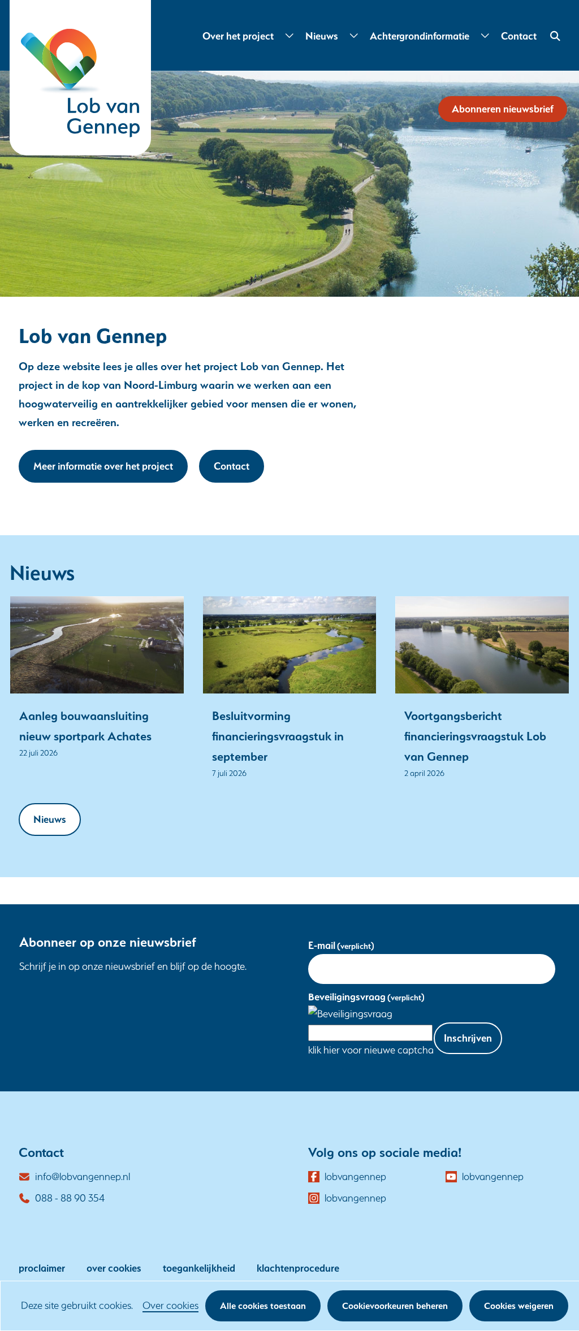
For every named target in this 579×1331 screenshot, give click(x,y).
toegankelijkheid (199, 1268)
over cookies (114, 1268)
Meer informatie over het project (103, 466)
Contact (519, 36)
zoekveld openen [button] (553, 36)
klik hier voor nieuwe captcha (371, 1050)
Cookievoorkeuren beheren (395, 1305)
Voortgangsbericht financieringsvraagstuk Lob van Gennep (475, 736)
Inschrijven (468, 1038)
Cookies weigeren (519, 1305)
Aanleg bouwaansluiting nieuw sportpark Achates (85, 725)
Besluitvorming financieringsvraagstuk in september (278, 736)
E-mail (341, 945)
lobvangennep (355, 1177)
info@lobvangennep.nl (82, 1176)
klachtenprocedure (298, 1268)
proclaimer (42, 1268)
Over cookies (170, 1305)
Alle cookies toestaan (263, 1305)
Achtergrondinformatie (419, 36)
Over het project (238, 36)
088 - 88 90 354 (70, 1198)
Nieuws (321, 36)
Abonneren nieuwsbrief (503, 109)
